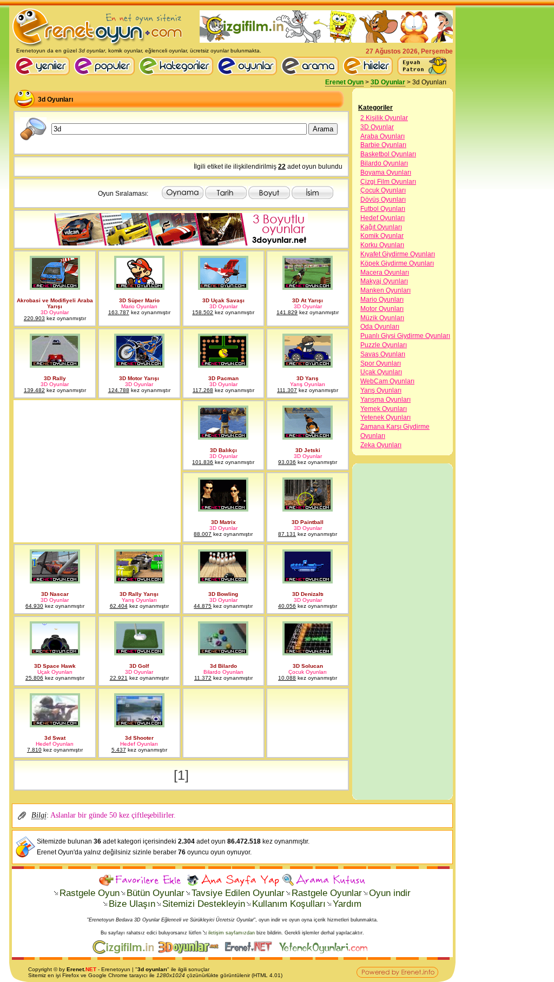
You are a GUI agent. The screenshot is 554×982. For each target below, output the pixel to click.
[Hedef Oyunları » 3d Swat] (55, 725)
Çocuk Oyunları (383, 190)
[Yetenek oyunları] (325, 952)
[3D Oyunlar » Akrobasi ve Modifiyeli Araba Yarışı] (55, 287)
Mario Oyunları (382, 299)
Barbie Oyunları (383, 145)
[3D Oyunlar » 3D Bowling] (223, 581)
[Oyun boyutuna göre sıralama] (269, 197)
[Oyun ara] (310, 66)
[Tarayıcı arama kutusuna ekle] (323, 880)
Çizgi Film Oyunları (388, 181)
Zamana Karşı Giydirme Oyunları (395, 431)
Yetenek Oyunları (385, 417)
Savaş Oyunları (382, 354)
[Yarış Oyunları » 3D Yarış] (307, 365)
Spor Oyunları (380, 363)
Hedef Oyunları (382, 218)
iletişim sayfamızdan (231, 932)
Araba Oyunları (382, 136)
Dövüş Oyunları (383, 199)
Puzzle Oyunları (383, 345)
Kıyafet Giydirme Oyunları (397, 254)
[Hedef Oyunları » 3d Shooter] (139, 725)
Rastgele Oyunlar (327, 893)
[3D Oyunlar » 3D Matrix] (223, 509)
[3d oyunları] (33, 138)
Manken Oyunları (385, 290)
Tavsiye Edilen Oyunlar (238, 893)
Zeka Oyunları (380, 445)
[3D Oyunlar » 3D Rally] (55, 365)
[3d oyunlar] (181, 243)
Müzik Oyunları (382, 318)
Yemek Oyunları (383, 409)
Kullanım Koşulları (289, 904)
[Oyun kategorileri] (177, 73)
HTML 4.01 (267, 975)
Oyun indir (390, 893)
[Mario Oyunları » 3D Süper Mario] (139, 287)
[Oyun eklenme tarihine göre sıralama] (226, 197)
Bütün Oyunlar (155, 893)
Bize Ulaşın (132, 904)
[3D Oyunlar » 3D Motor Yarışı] (139, 365)
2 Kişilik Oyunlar (384, 118)
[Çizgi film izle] (125, 952)
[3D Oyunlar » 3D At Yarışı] (307, 287)
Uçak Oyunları (381, 372)
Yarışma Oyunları (385, 399)
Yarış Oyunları (380, 390)
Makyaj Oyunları (384, 281)
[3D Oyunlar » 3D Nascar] (55, 581)
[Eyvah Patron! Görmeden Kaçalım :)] (422, 66)
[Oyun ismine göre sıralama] (312, 197)
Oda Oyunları (379, 326)
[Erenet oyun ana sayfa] (44, 73)
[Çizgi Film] (326, 40)
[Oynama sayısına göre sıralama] (182, 197)
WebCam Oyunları (387, 381)
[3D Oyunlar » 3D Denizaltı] (307, 581)
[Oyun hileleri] (369, 73)
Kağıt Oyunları (381, 227)
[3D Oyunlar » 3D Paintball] (307, 509)
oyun (124, 969)
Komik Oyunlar (382, 236)
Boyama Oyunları (385, 172)
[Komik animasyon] (250, 952)
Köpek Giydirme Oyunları (397, 263)
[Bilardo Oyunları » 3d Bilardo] (223, 653)
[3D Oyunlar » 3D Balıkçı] (223, 437)
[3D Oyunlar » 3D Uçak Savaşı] (223, 287)
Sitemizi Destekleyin (203, 904)
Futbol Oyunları (382, 209)
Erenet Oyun (344, 82)
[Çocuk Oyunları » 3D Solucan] (307, 653)
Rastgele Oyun (90, 893)
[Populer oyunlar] (106, 73)
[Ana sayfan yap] (233, 880)
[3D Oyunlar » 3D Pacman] (223, 365)
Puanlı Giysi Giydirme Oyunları (405, 336)
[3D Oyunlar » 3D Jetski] (307, 437)
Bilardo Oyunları (384, 163)
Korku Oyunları (382, 245)
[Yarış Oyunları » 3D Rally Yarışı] (139, 581)
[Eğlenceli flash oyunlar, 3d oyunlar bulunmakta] (97, 45)
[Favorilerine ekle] (141, 880)
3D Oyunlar (388, 82)
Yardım (347, 904)
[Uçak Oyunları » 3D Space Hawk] (55, 653)
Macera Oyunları (384, 272)
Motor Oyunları (382, 309)
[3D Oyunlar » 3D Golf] (139, 653)
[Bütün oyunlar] (249, 73)
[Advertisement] (96, 471)
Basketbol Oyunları (388, 154)
